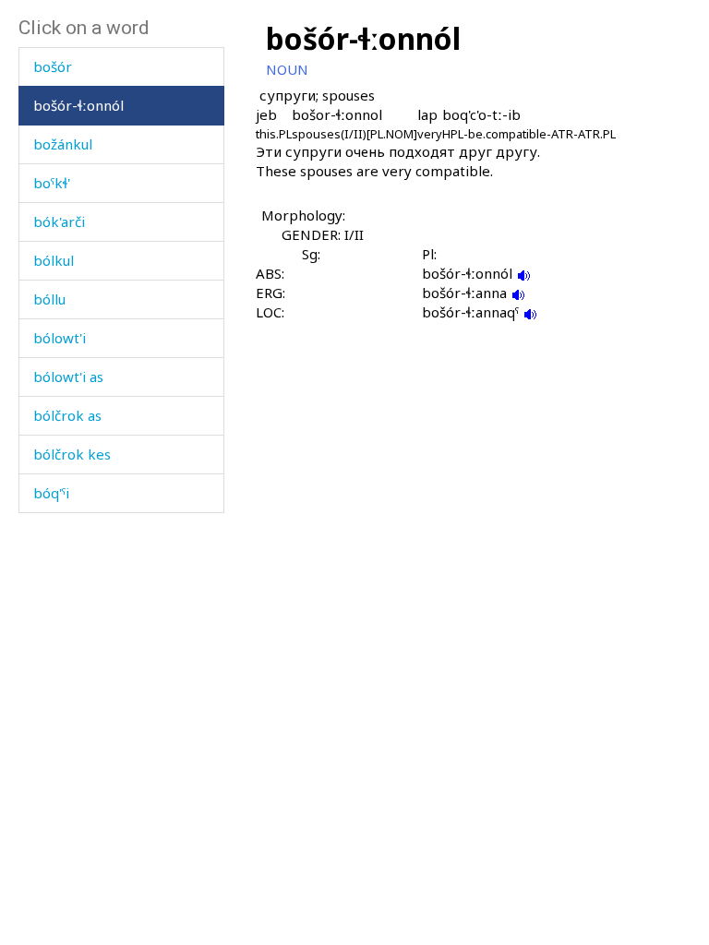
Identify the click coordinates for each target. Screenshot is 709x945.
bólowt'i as (68, 376)
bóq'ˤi (51, 493)
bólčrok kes (72, 454)
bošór (52, 66)
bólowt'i (59, 338)
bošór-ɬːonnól (78, 105)
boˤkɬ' (51, 182)
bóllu (49, 299)
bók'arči (59, 221)
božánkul (62, 144)
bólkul (53, 260)
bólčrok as (67, 415)
